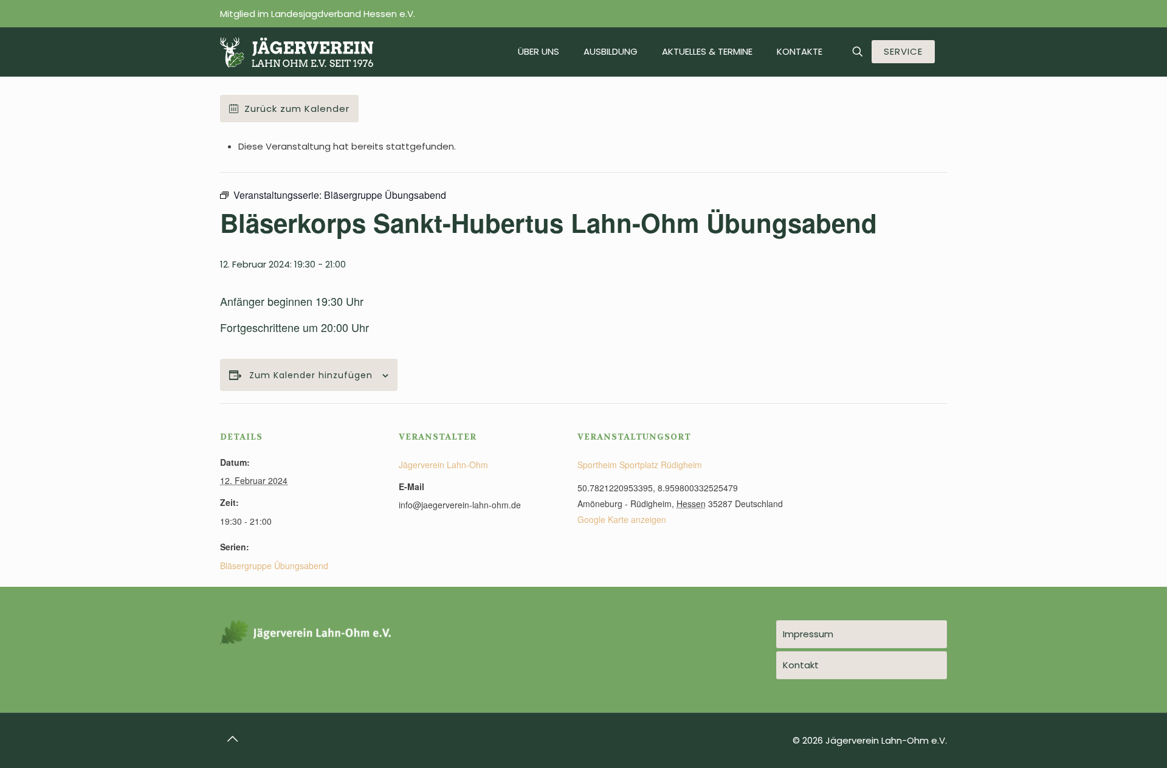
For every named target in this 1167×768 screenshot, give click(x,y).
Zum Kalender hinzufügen (311, 375)
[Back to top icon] (233, 739)
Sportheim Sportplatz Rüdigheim (639, 464)
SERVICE (903, 51)
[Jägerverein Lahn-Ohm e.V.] (296, 51)
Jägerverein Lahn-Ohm (443, 464)
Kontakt (801, 665)
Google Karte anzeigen (621, 519)
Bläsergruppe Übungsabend (274, 565)
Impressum (808, 634)
